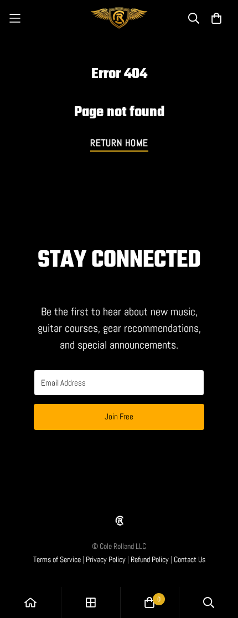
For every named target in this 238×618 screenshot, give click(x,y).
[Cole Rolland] (119, 18)
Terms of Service (57, 559)
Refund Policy (150, 559)
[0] (149, 602)
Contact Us (189, 559)
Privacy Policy (106, 559)
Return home (119, 143)
